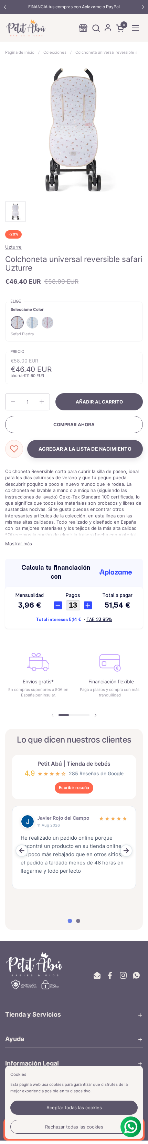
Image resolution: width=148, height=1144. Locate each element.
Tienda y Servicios (33, 1014)
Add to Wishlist (14, 449)
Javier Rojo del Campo (63, 818)
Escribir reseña (74, 787)
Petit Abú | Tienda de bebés (74, 763)
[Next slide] (126, 850)
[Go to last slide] (21, 850)
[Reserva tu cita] (83, 28)
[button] (96, 28)
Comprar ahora (74, 424)
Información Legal (32, 1063)
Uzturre (13, 247)
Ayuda (14, 1038)
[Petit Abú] (25, 28)
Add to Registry (85, 449)
